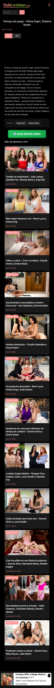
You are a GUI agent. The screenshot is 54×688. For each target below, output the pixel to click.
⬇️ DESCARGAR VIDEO (27, 133)
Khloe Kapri (21, 123)
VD (8, 36)
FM (17, 36)
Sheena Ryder (34, 123)
